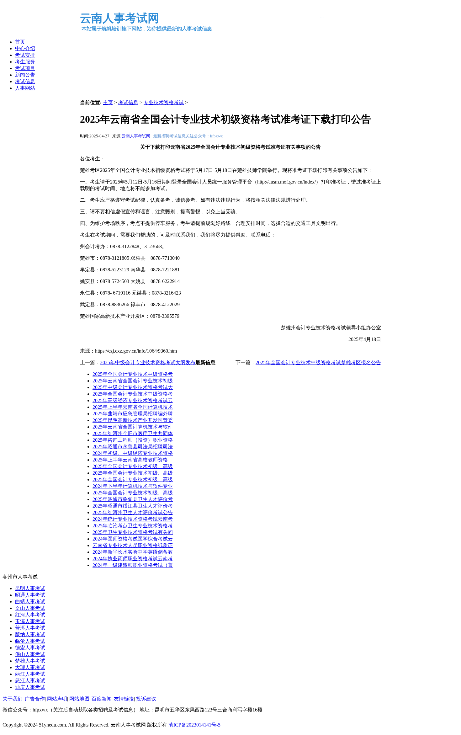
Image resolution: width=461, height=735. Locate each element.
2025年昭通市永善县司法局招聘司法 (133, 446)
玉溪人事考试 (30, 621)
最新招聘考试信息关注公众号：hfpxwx (188, 136)
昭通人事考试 (30, 595)
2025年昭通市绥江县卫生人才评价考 (133, 506)
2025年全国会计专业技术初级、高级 (133, 466)
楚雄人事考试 (30, 660)
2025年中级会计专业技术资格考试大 (133, 387)
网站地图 (79, 698)
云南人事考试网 (136, 136)
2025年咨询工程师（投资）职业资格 (133, 440)
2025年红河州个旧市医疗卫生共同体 (133, 433)
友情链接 (124, 698)
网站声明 (57, 698)
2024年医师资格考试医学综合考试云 (133, 538)
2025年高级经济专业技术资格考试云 (133, 400)
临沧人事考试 (30, 641)
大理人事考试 (30, 667)
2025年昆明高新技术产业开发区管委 (133, 420)
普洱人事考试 (30, 628)
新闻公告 (25, 74)
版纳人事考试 (30, 634)
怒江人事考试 (30, 680)
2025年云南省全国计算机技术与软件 (133, 426)
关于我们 (13, 698)
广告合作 (35, 698)
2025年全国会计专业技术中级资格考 (133, 374)
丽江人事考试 (30, 674)
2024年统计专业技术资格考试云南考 (133, 519)
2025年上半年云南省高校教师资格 (130, 459)
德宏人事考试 (30, 647)
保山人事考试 (30, 654)
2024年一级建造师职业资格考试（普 (133, 565)
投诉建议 (146, 698)
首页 (20, 42)
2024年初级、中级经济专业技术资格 (133, 453)
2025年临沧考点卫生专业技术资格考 (133, 525)
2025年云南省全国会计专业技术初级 (133, 380)
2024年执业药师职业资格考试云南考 (133, 558)
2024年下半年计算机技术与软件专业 (133, 486)
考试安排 (25, 55)
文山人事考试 (30, 608)
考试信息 (25, 81)
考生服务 (25, 61)
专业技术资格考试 (164, 102)
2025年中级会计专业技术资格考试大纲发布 (147, 362)
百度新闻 (102, 698)
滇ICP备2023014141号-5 (194, 724)
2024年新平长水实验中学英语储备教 (133, 552)
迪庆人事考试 (30, 687)
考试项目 (25, 68)
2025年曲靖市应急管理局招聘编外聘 (133, 413)
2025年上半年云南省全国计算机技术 (133, 407)
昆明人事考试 (30, 588)
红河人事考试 (30, 614)
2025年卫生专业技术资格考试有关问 (133, 532)
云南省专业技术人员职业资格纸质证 (133, 545)
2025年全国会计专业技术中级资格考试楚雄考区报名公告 (318, 362)
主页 (108, 102)
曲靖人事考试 (30, 601)
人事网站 (25, 88)
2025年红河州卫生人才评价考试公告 (133, 512)
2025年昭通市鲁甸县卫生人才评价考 (133, 499)
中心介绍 (25, 48)
